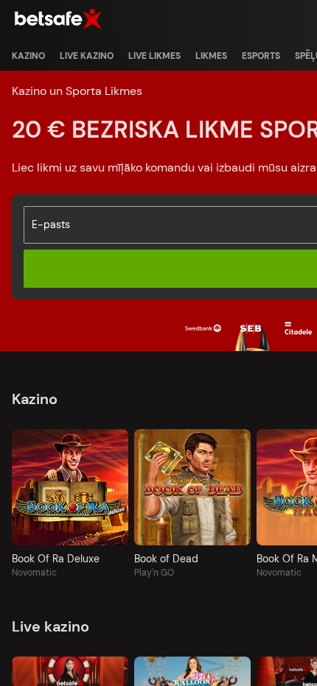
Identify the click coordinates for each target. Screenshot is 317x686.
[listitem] (28, 56)
